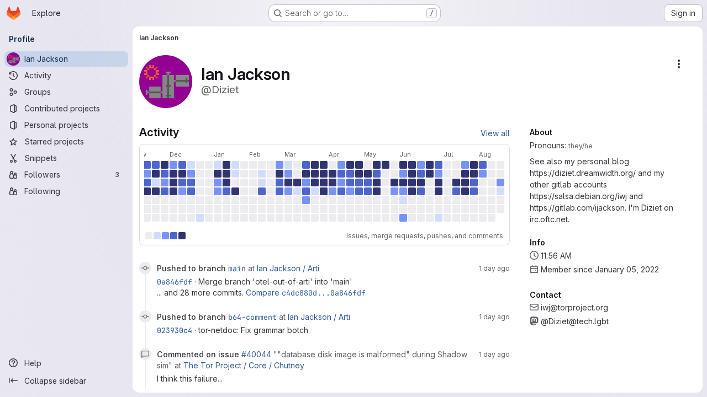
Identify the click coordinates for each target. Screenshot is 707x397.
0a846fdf (174, 282)
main (237, 268)
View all (495, 133)
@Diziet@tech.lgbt (575, 321)
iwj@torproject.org (574, 307)
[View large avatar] (165, 80)
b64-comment (252, 317)
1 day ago (494, 268)
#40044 (256, 354)
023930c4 (174, 330)
